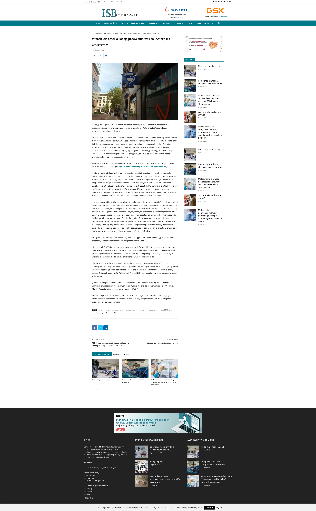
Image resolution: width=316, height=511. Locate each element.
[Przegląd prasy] (141, 466)
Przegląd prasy (156, 461)
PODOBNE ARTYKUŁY (102, 354)
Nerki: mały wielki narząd (100, 380)
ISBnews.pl (88, 488)
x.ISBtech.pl (89, 498)
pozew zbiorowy (153, 310)
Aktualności (108, 33)
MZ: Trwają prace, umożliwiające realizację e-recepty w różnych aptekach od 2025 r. (110, 344)
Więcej (219, 507)
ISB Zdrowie (104, 447)
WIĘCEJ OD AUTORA (121, 354)
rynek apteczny (98, 313)
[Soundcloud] (224, 1)
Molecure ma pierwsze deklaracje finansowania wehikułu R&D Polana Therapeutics (163, 382)
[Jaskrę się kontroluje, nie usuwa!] (190, 117)
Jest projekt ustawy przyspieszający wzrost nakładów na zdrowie (165, 479)
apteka (101, 310)
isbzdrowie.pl (179, 17)
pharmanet (141, 310)
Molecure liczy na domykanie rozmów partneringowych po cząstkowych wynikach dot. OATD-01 (211, 132)
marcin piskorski (129, 310)
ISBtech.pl (88, 495)
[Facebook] (213, 1)
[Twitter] (227, 1)
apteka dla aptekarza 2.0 (113, 310)
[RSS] (221, 1)
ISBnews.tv (88, 491)
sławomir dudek (111, 313)
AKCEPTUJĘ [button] (210, 508)
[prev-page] (93, 389)
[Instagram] (216, 1)
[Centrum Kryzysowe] (204, 52)
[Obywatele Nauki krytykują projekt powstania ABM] (141, 452)
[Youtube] (230, 1)
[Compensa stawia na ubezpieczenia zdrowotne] (135, 368)
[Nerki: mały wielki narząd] (105, 368)
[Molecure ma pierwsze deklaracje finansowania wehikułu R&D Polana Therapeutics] (164, 368)
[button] (219, 23)
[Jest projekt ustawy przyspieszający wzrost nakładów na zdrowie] (141, 481)
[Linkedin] (218, 1)
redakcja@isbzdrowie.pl (101, 457)
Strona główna (97, 33)
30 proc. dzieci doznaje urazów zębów (162, 343)
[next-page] (97, 389)
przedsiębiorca (165, 310)
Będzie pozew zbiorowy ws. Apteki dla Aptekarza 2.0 (142, 166)
